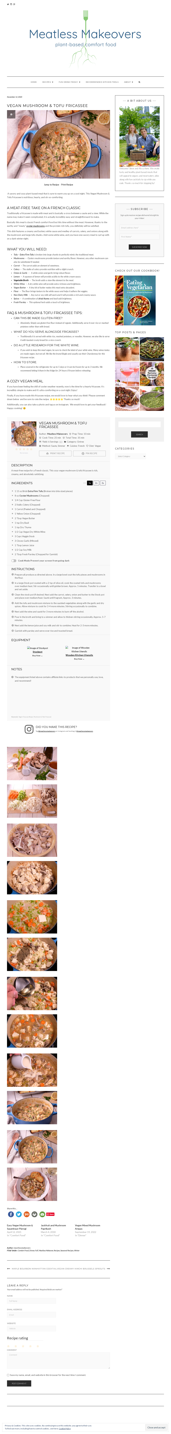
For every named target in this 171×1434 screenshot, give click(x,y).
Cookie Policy (65, 1428)
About (127, 82)
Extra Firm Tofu (27, 254)
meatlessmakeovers (22, 1248)
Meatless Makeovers (57, 434)
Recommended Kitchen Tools (102, 82)
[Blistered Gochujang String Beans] (152, 349)
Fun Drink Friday (69, 82)
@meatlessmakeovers (46, 731)
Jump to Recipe (51, 184)
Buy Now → (37, 655)
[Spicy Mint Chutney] (152, 399)
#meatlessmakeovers (84, 731)
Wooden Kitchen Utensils (79, 655)
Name (10, 1296)
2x (96, 483)
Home (34, 82)
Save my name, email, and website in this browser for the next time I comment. (48, 1375)
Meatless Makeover (46, 1250)
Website (11, 1323)
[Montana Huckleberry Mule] (127, 349)
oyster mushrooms (35, 226)
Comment (12, 1350)
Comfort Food (23, 1250)
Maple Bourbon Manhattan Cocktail (34, 1269)
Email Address (14, 1309)
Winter (76, 1250)
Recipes (47, 82)
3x (103, 483)
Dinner (32, 1250)
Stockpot (37, 651)
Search (139, 434)
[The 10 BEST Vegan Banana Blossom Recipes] (152, 374)
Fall (36, 1250)
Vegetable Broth (21, 280)
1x (90, 483)
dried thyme (43, 298)
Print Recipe (67, 184)
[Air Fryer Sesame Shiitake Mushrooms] (127, 399)
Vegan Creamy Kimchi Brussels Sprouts (81, 1269)
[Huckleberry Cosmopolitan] (127, 374)
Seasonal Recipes (66, 1250)
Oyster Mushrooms (28, 495)
